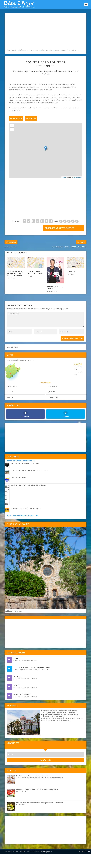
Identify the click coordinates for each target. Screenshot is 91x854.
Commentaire (16, 118)
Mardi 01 (10, 397)
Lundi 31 (10, 392)
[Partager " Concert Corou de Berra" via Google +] (33, 221)
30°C (18, 370)
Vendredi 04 (53, 397)
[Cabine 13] (75, 262)
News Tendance (32, 661)
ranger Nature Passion (22, 694)
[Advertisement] (45, 32)
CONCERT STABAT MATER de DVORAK (34, 272)
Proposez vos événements (59, 228)
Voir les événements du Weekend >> (20, 461)
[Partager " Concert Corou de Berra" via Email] (46, 221)
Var (37, 515)
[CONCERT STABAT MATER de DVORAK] (36, 262)
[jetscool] (9, 687)
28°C (11, 368)
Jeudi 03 (51, 392)
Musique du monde (51, 71)
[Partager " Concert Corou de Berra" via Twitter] (29, 221)
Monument (68, 715)
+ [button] (12, 125)
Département (46, 715)
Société (52, 717)
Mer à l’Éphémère (18, 478)
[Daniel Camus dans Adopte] (55, 270)
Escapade (56, 715)
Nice (39, 670)
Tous (9, 515)
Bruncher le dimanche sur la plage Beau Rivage (31, 667)
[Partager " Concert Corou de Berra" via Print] (51, 221)
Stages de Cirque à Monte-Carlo (25, 508)
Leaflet (64, 177)
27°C (11, 376)
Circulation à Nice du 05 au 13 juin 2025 (28, 485)
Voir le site (31, 118)
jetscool (16, 685)
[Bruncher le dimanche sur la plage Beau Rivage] (9, 669)
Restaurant (45, 670)
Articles (24, 661)
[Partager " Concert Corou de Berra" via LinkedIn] (42, 221)
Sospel (39, 71)
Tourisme (59, 717)
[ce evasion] (9, 678)
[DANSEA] (9, 660)
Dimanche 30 (12, 386)
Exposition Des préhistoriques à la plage (29, 471)
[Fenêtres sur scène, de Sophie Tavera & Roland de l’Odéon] (16, 262)
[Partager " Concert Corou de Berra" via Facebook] (24, 221)
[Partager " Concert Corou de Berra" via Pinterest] (37, 221)
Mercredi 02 (52, 386)
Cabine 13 (71, 271)
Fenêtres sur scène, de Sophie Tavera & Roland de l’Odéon (15, 273)
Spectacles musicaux (65, 71)
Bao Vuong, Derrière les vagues (25, 463)
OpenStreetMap (77, 177)
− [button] (12, 129)
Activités (51, 713)
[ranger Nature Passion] (9, 696)
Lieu (62, 715)
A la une (44, 713)
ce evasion (17, 676)
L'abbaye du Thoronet (13, 611)
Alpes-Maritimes (30, 71)
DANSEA (16, 658)
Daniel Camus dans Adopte (54, 288)
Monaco (31, 515)
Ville (65, 717)
